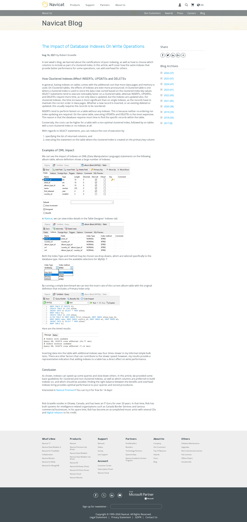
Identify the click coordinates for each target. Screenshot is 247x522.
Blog (155, 462)
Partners (105, 5)
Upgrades (185, 447)
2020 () (169, 106)
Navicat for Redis (48, 462)
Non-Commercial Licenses (191, 451)
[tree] (182, 98)
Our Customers (160, 447)
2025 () (169, 78)
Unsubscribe (186, 462)
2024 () (169, 84)
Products (75, 5)
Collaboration (47, 454)
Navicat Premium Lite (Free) (78, 448)
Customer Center (104, 465)
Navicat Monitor (48, 458)
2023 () (169, 89)
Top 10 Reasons (160, 451)
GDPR (138, 517)
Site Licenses (186, 454)
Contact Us (151, 517)
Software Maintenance (190, 443)
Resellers (129, 447)
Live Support (103, 454)
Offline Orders (187, 458)
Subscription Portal (105, 469)
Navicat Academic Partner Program (136, 459)
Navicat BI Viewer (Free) (79, 466)
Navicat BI (74, 463)
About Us (120, 5)
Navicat (49, 218)
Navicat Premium (65, 390)
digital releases (55, 412)
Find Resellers (131, 443)
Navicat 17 (46, 443)
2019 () (169, 112)
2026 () (169, 73)
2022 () (169, 95)
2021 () (169, 100)
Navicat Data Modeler (78, 453)
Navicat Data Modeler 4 (51, 447)
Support (90, 5)
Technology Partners (134, 451)
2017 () (168, 123)
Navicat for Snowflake (50, 451)
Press (156, 458)
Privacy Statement (121, 517)
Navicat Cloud (75, 474)
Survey (100, 451)
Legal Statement (98, 517)
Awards (157, 454)
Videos (100, 447)
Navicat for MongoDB (50, 465)
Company (157, 443)
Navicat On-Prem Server (79, 470)
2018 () (169, 117)
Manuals (101, 443)
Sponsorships (131, 454)
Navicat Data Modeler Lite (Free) (80, 458)
